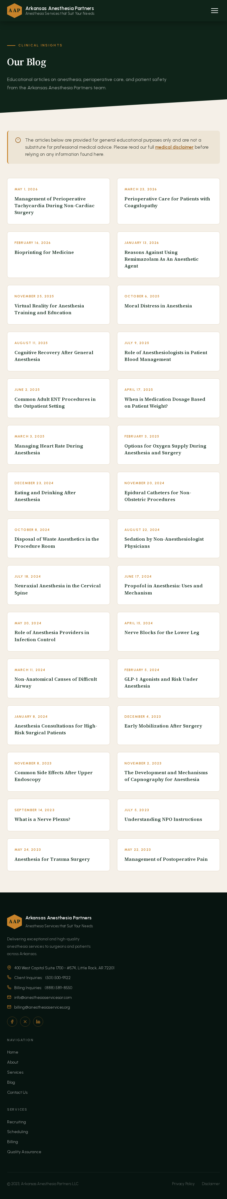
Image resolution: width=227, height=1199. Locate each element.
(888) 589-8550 (58, 987)
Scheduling (17, 1131)
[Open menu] (214, 11)
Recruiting (16, 1122)
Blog (11, 1082)
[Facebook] (12, 1022)
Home (12, 1052)
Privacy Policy (183, 1184)
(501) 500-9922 (58, 977)
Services (15, 1072)
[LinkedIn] (38, 1022)
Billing (12, 1141)
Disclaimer (211, 1184)
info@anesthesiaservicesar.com (43, 997)
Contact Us (17, 1092)
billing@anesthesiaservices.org (42, 1007)
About (12, 1062)
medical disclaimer (174, 147)
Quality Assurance (24, 1151)
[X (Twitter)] (25, 1022)
